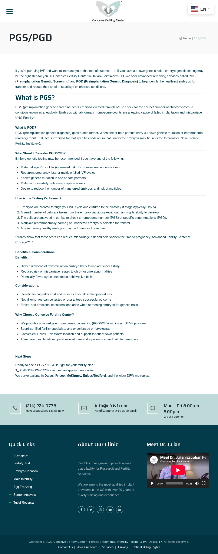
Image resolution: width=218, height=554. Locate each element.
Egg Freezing (22, 487)
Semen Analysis (24, 494)
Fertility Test (21, 463)
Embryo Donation (25, 471)
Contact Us (65, 547)
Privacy (123, 547)
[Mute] (197, 483)
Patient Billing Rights (146, 547)
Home (186, 38)
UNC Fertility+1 (26, 117)
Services (107, 547)
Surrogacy (20, 455)
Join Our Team (87, 547)
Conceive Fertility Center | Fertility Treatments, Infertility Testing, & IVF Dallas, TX (107, 541)
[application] (178, 470)
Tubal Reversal (23, 502)
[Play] (152, 483)
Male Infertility (23, 479)
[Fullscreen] (203, 483)
